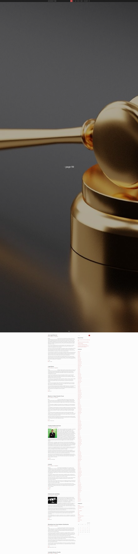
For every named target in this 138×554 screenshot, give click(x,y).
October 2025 (79, 364)
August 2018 (79, 476)
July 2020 (79, 446)
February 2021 (79, 437)
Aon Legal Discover (52, 335)
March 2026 (79, 357)
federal (49, 519)
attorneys (50, 459)
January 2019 (79, 469)
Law (49, 419)
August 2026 (79, 351)
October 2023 (79, 395)
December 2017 (80, 486)
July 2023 (79, 399)
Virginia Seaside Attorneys (54, 425)
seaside (52, 459)
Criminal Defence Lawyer (81, 506)
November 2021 (80, 425)
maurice (53, 420)
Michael (57, 336)
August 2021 (79, 429)
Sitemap (79, 521)
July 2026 (79, 352)
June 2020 (79, 447)
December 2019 (80, 455)
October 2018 (79, 473)
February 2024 (79, 390)
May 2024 (79, 386)
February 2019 (79, 468)
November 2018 (80, 472)
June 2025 (79, 369)
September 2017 (80, 490)
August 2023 (79, 398)
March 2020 (79, 451)
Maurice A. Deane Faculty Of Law (56, 396)
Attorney (79, 505)
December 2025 (80, 361)
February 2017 (79, 499)
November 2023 (80, 394)
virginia (54, 459)
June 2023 (79, 400)
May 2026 (79, 355)
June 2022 (79, 416)
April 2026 (79, 356)
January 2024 (79, 391)
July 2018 (79, 477)
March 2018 (79, 482)
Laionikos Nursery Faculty (54, 552)
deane (49, 420)
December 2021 (80, 424)
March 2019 (79, 467)
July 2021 (79, 430)
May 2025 (79, 370)
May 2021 (79, 433)
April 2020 (79, 450)
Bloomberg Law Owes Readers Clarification (58, 524)
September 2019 (80, 459)
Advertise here (79, 517)
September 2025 (80, 365)
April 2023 (79, 403)
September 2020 (80, 443)
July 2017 (79, 493)
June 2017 (79, 494)
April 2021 (79, 434)
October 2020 (79, 442)
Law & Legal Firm (80, 510)
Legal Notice (51, 366)
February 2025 (79, 374)
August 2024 (79, 382)
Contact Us (79, 518)
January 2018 (79, 485)
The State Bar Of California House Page (82, 344)
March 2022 (79, 420)
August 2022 (79, 413)
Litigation (50, 487)
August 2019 (79, 460)
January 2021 (79, 438)
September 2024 (80, 381)
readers (55, 547)
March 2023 (79, 404)
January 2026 (79, 360)
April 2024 (79, 387)
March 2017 (79, 498)
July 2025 (79, 368)
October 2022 (79, 411)
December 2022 (80, 408)
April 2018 (79, 481)
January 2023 (79, 407)
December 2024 (80, 377)
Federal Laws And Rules (54, 494)
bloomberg (50, 547)
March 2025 (79, 373)
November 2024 (80, 378)
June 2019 (79, 463)
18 (80, 530)
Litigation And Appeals (80, 343)
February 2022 (79, 421)
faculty (51, 420)
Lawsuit (50, 464)
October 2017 (79, 489)
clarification (52, 547)
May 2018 (79, 480)
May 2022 (79, 417)
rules (51, 519)
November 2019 (80, 456)
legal (51, 361)
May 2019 (79, 464)
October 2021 (79, 426)
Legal (49, 360)
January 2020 (79, 454)
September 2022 (80, 412)
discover (50, 361)
